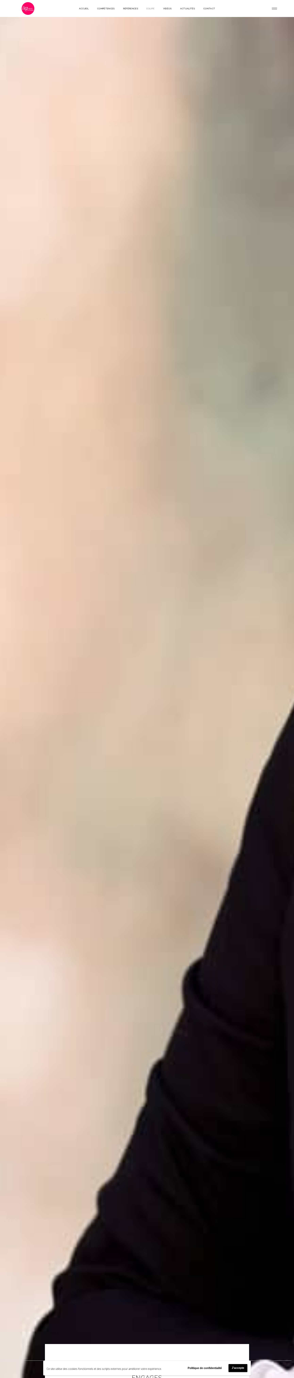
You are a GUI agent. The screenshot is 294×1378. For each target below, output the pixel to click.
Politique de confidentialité (205, 1368)
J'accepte (238, 1367)
